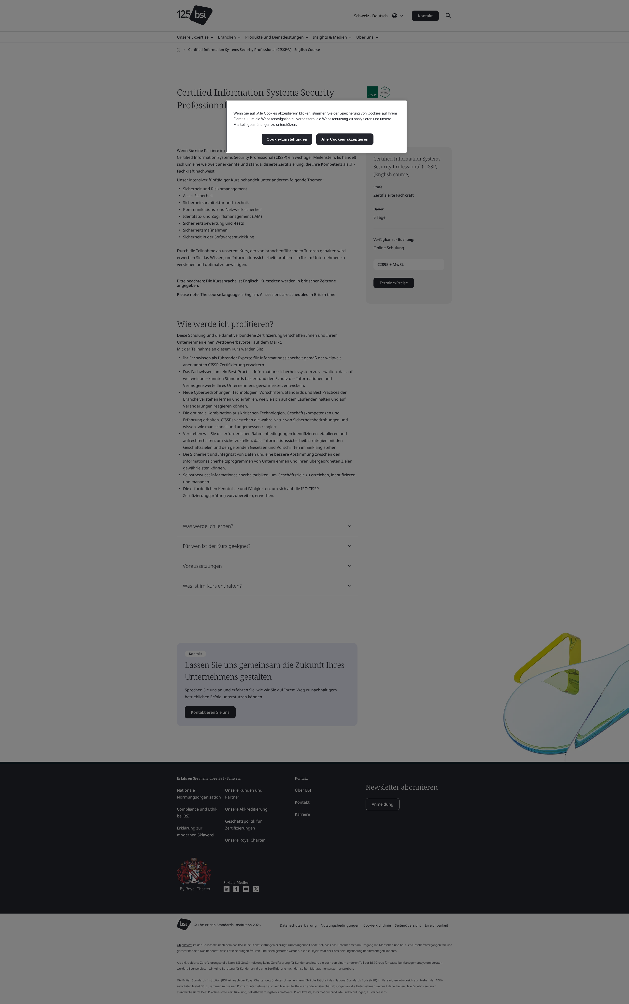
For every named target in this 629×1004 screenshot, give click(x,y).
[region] (316, 127)
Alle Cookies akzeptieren (344, 139)
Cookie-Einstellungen (287, 139)
